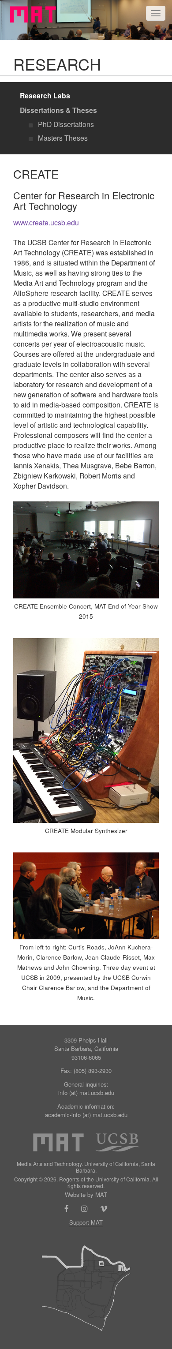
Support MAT (86, 1222)
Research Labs (45, 95)
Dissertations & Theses (58, 110)
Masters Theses (63, 137)
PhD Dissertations (66, 124)
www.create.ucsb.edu (46, 222)
